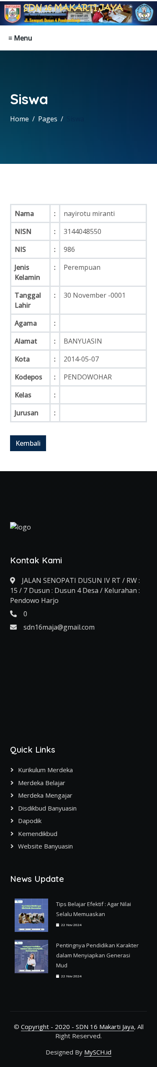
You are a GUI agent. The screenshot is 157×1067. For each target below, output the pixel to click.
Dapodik (29, 820)
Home (19, 118)
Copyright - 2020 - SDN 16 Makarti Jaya (77, 1026)
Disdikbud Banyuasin (47, 808)
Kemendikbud (37, 833)
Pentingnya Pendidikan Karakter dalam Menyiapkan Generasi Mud (97, 955)
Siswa (75, 118)
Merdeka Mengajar (45, 795)
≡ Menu (20, 38)
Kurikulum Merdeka (45, 770)
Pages (47, 118)
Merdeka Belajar (41, 782)
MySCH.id (97, 1052)
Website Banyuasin (45, 846)
